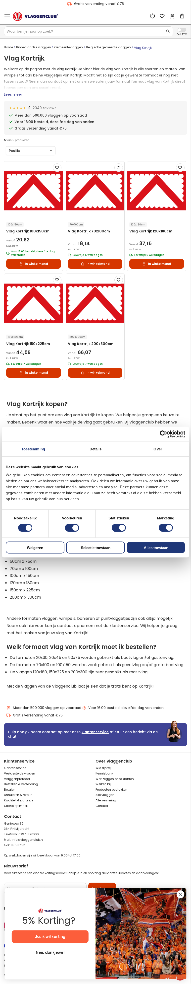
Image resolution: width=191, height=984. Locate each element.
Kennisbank (104, 773)
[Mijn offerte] (172, 17)
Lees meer (13, 94)
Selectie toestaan (95, 547)
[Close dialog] (180, 894)
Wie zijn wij (103, 768)
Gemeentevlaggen (68, 47)
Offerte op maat (16, 806)
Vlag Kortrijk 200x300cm (90, 344)
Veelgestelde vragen (19, 773)
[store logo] (35, 16)
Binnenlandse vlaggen (33, 47)
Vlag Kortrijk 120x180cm (150, 231)
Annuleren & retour (18, 795)
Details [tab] (96, 449)
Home (8, 47)
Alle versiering (106, 800)
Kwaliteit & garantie (18, 800)
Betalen (9, 789)
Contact (102, 806)
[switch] (72, 528)
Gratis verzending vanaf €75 (99, 3)
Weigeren (35, 547)
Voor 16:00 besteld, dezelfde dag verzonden (126, 707)
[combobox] (88, 31)
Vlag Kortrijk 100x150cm (27, 231)
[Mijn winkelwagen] (182, 16)
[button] (57, 167)
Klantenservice (15, 768)
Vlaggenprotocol (17, 779)
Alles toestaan (156, 547)
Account (152, 16)
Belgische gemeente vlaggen (108, 47)
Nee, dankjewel (50, 953)
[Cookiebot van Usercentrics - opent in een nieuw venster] (163, 434)
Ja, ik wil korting (50, 936)
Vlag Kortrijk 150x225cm (28, 344)
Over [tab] (157, 449)
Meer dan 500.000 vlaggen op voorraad (47, 707)
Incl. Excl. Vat (182, 30)
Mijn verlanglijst (162, 16)
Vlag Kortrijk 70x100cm (89, 231)
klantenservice (95, 731)
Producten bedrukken (111, 789)
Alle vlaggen (105, 795)
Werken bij (103, 784)
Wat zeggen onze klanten (115, 779)
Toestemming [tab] (33, 449)
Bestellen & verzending (21, 784)
